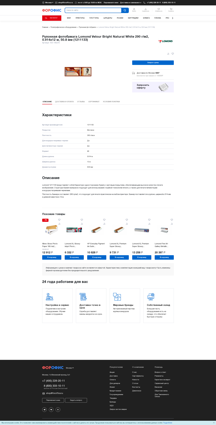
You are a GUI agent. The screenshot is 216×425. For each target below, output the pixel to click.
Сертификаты (138, 376)
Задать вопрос (76, 400)
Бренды (113, 402)
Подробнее (167, 423)
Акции (112, 372)
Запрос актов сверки (118, 409)
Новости (135, 380)
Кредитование (115, 391)
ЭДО (112, 405)
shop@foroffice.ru (65, 2)
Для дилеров (115, 383)
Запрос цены (153, 62)
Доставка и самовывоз (130, 2)
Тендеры (113, 398)
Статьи (135, 383)
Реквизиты (159, 376)
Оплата (113, 380)
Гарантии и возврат (162, 380)
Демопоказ (136, 391)
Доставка (114, 376)
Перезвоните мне (111, 2)
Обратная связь (161, 391)
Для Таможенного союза (162, 395)
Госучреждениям (116, 394)
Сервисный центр (162, 383)
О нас (134, 372)
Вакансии (158, 387)
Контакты (136, 387)
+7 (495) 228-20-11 (154, 2)
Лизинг (112, 387)
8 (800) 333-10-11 (169, 2)
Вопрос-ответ (160, 372)
